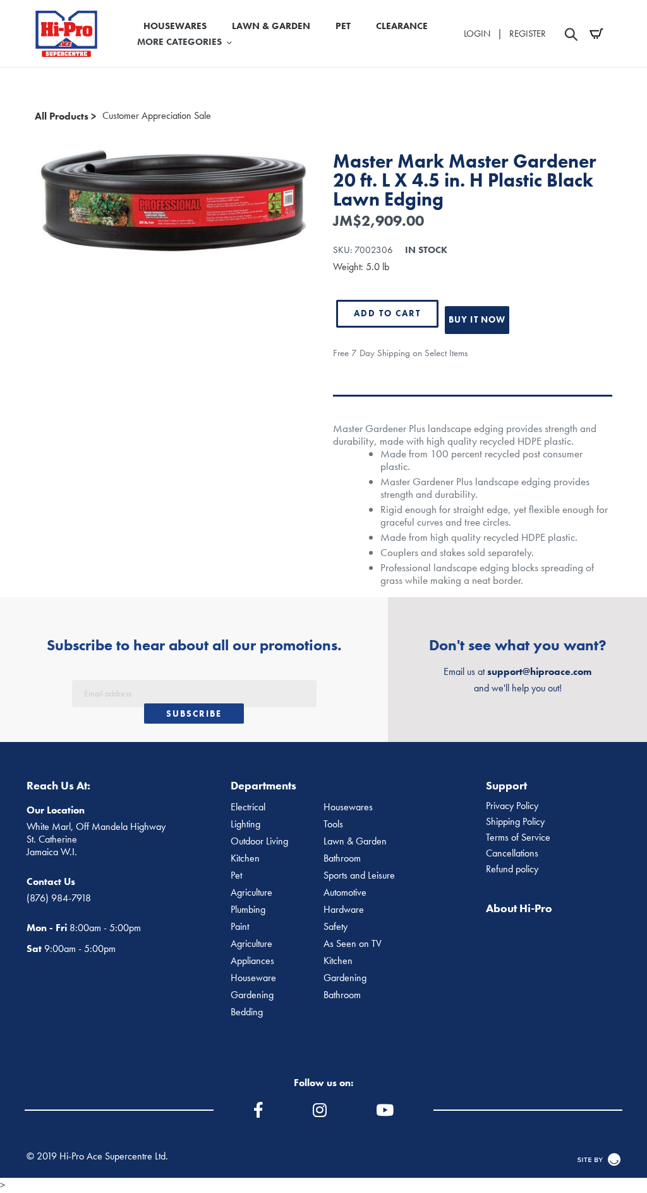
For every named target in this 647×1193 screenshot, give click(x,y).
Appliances (252, 961)
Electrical (248, 807)
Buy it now (477, 319)
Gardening (345, 978)
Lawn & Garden (355, 841)
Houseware (253, 978)
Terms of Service (518, 837)
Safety (336, 926)
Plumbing (248, 909)
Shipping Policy (515, 821)
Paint (240, 926)
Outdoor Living (259, 841)
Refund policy (512, 869)
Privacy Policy (512, 806)
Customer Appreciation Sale (156, 115)
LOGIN (477, 33)
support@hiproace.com (539, 671)
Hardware (344, 909)
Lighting (245, 824)
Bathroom (342, 858)
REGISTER (527, 33)
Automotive (345, 892)
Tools (333, 824)
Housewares (348, 807)
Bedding (247, 1012)
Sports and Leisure (359, 875)
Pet (236, 875)
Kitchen (245, 858)
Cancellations (512, 853)
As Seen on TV (353, 943)
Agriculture (251, 892)
